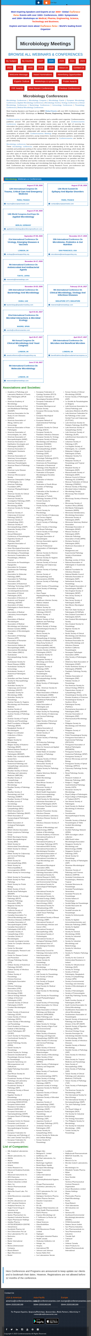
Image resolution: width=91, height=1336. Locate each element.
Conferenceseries (13, 119)
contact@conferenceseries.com (45, 1314)
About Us (63, 68)
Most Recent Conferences (41, 88)
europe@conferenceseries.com (76, 1301)
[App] (39, 2)
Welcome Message (19, 74)
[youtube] (27, 1330)
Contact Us (79, 68)
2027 (40, 61)
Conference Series (48, 26)
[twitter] (12, 1330)
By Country (27, 61)
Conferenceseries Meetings (40, 133)
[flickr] (38, 1330)
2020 (30, 68)
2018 (51, 68)
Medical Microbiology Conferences (30, 107)
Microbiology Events (56, 100)
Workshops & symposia (46, 81)
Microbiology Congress (38, 100)
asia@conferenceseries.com (47, 1301)
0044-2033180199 (14, 1304)
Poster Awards (70, 81)
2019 (40, 68)
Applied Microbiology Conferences (30, 103)
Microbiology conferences (16, 144)
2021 (19, 68)
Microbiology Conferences (17, 100)
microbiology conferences (22, 146)
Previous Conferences (69, 88)
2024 (72, 61)
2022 (9, 68)
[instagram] (22, 1330)
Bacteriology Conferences (40, 105)
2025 (61, 61)
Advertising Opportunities (69, 74)
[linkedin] (17, 1330)
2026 (51, 61)
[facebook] (6, 1330)
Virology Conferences (69, 103)
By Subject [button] (11, 61)
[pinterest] (32, 1330)
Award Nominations (42, 74)
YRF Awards (17, 88)
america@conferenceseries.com (21, 1301)
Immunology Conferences (62, 105)
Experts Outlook (21, 81)
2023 (82, 61)
